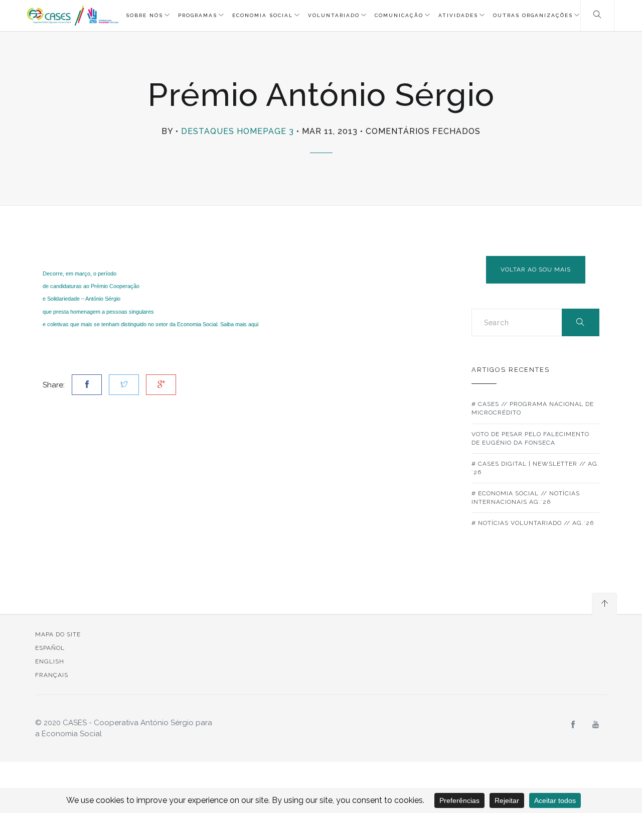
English (49, 661)
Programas (197, 15)
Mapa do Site (58, 634)
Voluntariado (334, 15)
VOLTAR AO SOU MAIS (536, 269)
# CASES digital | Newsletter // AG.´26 (535, 468)
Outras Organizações (533, 15)
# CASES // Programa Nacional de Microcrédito (532, 408)
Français (51, 675)
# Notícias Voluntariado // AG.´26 (532, 522)
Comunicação (399, 15)
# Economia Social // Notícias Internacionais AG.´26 (525, 497)
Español (50, 647)
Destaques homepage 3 (237, 131)
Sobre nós (144, 15)
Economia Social (262, 15)
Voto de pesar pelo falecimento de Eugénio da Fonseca (530, 438)
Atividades (458, 15)
